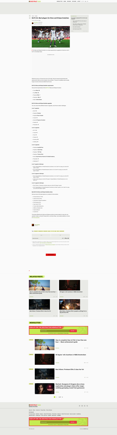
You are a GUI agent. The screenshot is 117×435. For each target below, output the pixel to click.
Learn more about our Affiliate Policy (46, 242)
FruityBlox (49, 415)
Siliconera (59, 413)
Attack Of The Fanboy (47, 413)
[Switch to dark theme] (85, 1)
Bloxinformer (54, 415)
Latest (78, 1)
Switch (58, 231)
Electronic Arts (45, 231)
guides (49, 231)
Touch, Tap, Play (44, 415)
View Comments (51, 254)
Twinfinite (37, 413)
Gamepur (41, 413)
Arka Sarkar (36, 22)
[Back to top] (29, 270)
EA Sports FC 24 (41, 231)
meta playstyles (36, 217)
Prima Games (54, 413)
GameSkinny (78, 413)
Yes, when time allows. (76, 26)
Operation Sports (32, 415)
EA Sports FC (36, 231)
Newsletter (59, 1)
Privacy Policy (66, 333)
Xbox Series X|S (62, 231)
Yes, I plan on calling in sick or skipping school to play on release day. (79, 24)
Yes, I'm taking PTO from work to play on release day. (79, 21)
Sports (55, 231)
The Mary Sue (38, 415)
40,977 (60, 397)
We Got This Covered (65, 413)
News (65, 1)
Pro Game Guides (32, 413)
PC (51, 231)
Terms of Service (60, 333)
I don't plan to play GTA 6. (77, 28)
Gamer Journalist (73, 413)
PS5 (53, 231)
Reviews (69, 1)
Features (74, 1)
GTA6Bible (59, 415)
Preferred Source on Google (50, 244)
